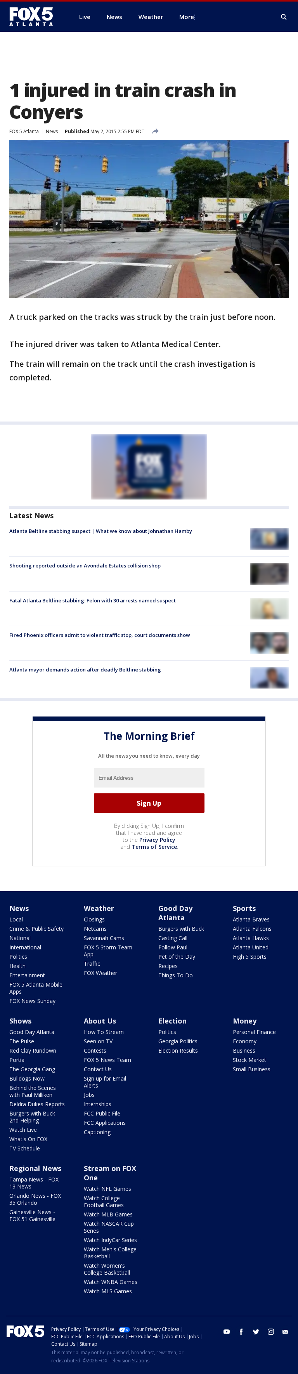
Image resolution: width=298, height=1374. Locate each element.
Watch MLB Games (108, 1214)
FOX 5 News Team (107, 1059)
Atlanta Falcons (252, 928)
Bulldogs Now (27, 1078)
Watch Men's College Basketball (110, 1253)
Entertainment (27, 975)
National (20, 938)
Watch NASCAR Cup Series (109, 1227)
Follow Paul (172, 947)
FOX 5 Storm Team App (108, 951)
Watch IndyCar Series (110, 1240)
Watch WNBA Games (110, 1282)
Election (172, 1020)
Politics (18, 956)
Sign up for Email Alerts (105, 1082)
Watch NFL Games (107, 1188)
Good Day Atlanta (175, 913)
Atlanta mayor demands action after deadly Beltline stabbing (85, 669)
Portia (16, 1059)
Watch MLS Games (108, 1291)
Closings (94, 919)
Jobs (89, 1094)
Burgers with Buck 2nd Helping (32, 1117)
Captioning (97, 1132)
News (52, 131)
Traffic (92, 963)
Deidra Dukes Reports (37, 1104)
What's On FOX (28, 1139)
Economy (244, 1041)
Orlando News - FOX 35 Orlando (35, 1199)
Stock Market (249, 1059)
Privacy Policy (157, 839)
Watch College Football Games (104, 1201)
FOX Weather (100, 973)
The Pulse (21, 1041)
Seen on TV (98, 1041)
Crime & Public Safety (36, 928)
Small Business (251, 1069)
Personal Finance (254, 1032)
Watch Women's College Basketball (107, 1269)
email (285, 1331)
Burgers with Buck (181, 928)
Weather (99, 908)
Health (17, 966)
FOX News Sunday (32, 1000)
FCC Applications (105, 1122)
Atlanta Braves (251, 919)
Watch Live (23, 1129)
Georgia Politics (178, 1041)
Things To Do (175, 975)
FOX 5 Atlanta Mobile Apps (35, 988)
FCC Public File (102, 1113)
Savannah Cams (104, 938)
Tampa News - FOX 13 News (34, 1183)
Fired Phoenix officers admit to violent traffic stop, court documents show (99, 634)
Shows (20, 1020)
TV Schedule (24, 1148)
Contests (95, 1050)
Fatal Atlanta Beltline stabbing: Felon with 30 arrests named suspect (92, 600)
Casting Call (172, 938)
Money (244, 1020)
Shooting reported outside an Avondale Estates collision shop (85, 565)
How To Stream (104, 1032)
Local (16, 919)
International (25, 947)
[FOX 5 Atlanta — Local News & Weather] (35, 16)
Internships (97, 1104)
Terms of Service (154, 846)
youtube (226, 1331)
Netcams (95, 928)
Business (244, 1050)
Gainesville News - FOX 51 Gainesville (32, 1215)
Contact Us (98, 1069)
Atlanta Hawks (251, 938)
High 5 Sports (250, 956)
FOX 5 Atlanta (24, 131)
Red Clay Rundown (32, 1050)
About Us (100, 1020)
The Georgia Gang (32, 1069)
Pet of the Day (176, 956)
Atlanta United (251, 947)
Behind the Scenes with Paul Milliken (32, 1091)
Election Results (178, 1050)
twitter (256, 1331)
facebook (241, 1331)
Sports (244, 908)
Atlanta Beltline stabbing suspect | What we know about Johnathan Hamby (100, 530)
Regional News (35, 1168)
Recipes (168, 966)
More (186, 17)
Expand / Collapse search (284, 17)
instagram (271, 1331)
